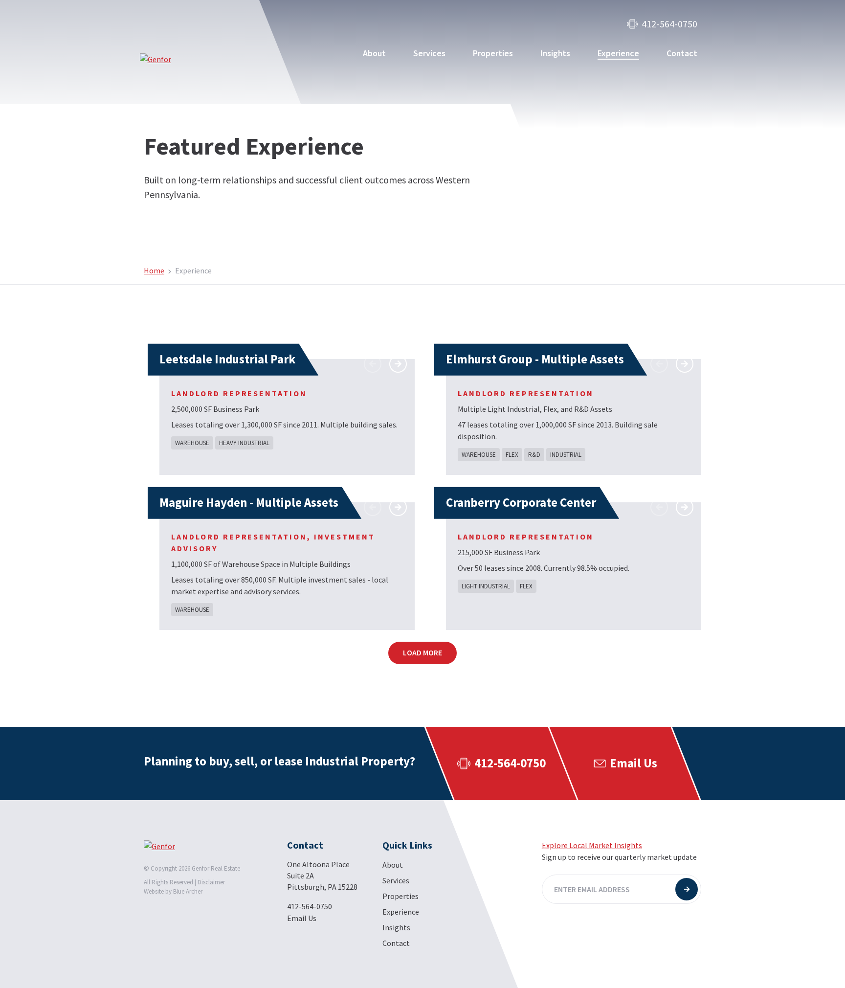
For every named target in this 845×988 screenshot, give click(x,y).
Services (429, 53)
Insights (555, 53)
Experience (618, 53)
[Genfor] (187, 59)
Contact (682, 53)
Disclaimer (211, 882)
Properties (493, 53)
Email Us (301, 918)
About (374, 53)
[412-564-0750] (500, 763)
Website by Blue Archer (173, 891)
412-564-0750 (669, 24)
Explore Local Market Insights (592, 845)
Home (154, 270)
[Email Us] (624, 763)
